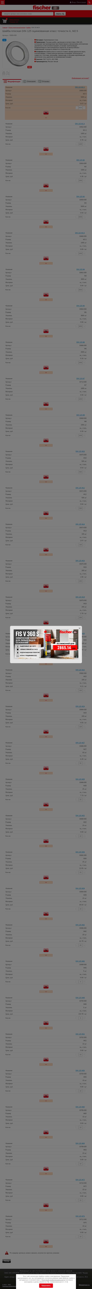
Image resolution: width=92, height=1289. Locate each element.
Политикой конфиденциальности (53, 1280)
